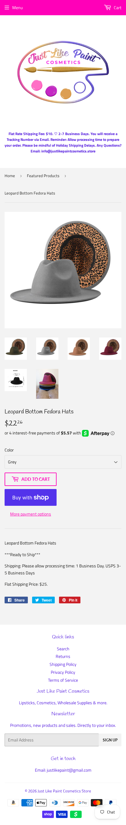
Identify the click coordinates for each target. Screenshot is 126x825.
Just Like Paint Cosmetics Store (64, 791)
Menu (17, 7)
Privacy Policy (63, 672)
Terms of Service (63, 680)
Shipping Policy (63, 664)
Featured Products (43, 176)
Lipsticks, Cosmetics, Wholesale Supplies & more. (63, 702)
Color (9, 450)
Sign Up (110, 740)
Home (10, 176)
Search (63, 648)
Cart (117, 7)
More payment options (30, 514)
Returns (63, 656)
